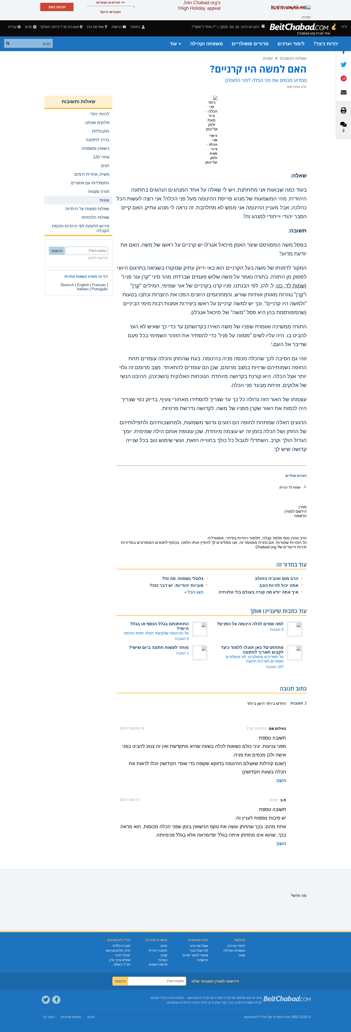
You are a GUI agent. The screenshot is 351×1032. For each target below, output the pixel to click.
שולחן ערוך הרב (119, 960)
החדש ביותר (275, 703)
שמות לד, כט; (290, 285)
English (83, 285)
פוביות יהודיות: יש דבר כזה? (176, 585)
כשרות (162, 960)
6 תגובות (182, 639)
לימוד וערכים (291, 44)
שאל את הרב (95, 26)
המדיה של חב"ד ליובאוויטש (263, 1017)
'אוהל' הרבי (122, 955)
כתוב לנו (48, 1017)
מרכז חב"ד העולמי (162, 997)
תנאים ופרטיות (71, 1017)
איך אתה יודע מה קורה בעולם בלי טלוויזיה (258, 592)
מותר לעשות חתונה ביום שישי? (159, 647)
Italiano (83, 289)
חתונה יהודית (158, 950)
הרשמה (202, 960)
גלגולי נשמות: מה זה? (182, 578)
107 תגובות (275, 667)
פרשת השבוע (158, 964)
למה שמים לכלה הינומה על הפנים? (250, 623)
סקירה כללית (121, 946)
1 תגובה (182, 653)
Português (100, 289)
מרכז (286, 1017)
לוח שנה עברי (198, 950)
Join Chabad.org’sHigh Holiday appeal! (199, 5)
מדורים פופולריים (250, 44)
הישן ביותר (256, 703)
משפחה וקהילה (206, 44)
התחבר (135, 26)
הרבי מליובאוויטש (118, 950)
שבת (164, 955)
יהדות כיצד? (326, 44)
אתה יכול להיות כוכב (278, 585)
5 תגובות (277, 629)
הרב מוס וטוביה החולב (276, 578)
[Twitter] (46, 1000)
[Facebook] (56, 1000)
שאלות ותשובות (293, 58)
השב (281, 780)
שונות (268, 58)
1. (304, 487)
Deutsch (67, 285)
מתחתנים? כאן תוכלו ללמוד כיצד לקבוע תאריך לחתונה (252, 649)
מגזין (242, 955)
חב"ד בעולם (122, 964)
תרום (28, 26)
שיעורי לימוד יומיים (195, 955)
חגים (164, 946)
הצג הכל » (193, 592)
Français (99, 285)
